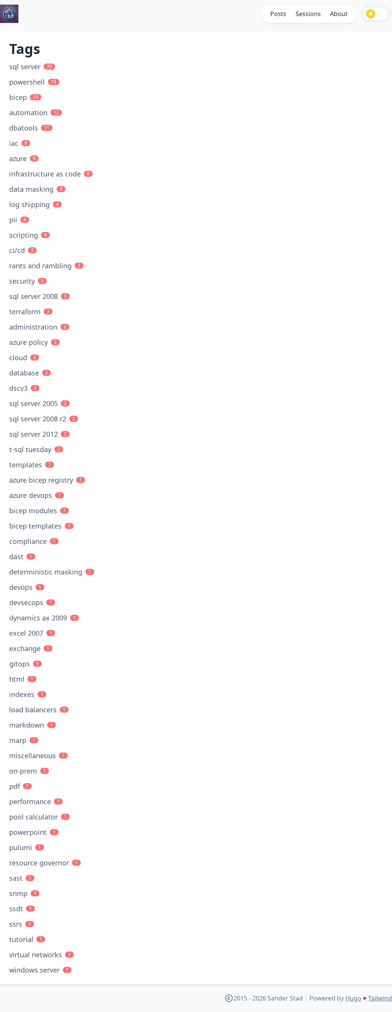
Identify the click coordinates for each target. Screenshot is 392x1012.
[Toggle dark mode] (376, 14)
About (339, 14)
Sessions (308, 14)
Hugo (353, 998)
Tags (24, 48)
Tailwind (380, 998)
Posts (278, 14)
